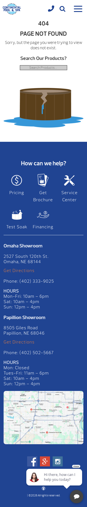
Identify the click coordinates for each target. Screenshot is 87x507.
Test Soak (16, 227)
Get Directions (19, 270)
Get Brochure (43, 196)
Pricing (16, 192)
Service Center (69, 196)
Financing (43, 227)
